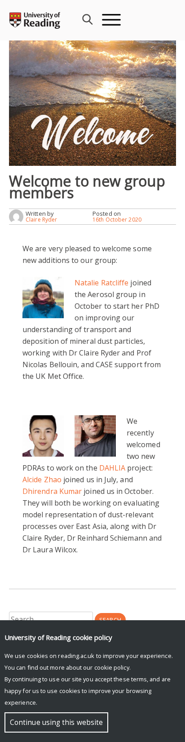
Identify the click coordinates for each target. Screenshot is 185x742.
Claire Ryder (41, 219)
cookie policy (111, 667)
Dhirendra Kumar (52, 491)
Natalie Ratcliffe (101, 283)
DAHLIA (112, 468)
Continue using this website (56, 722)
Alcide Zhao (42, 479)
